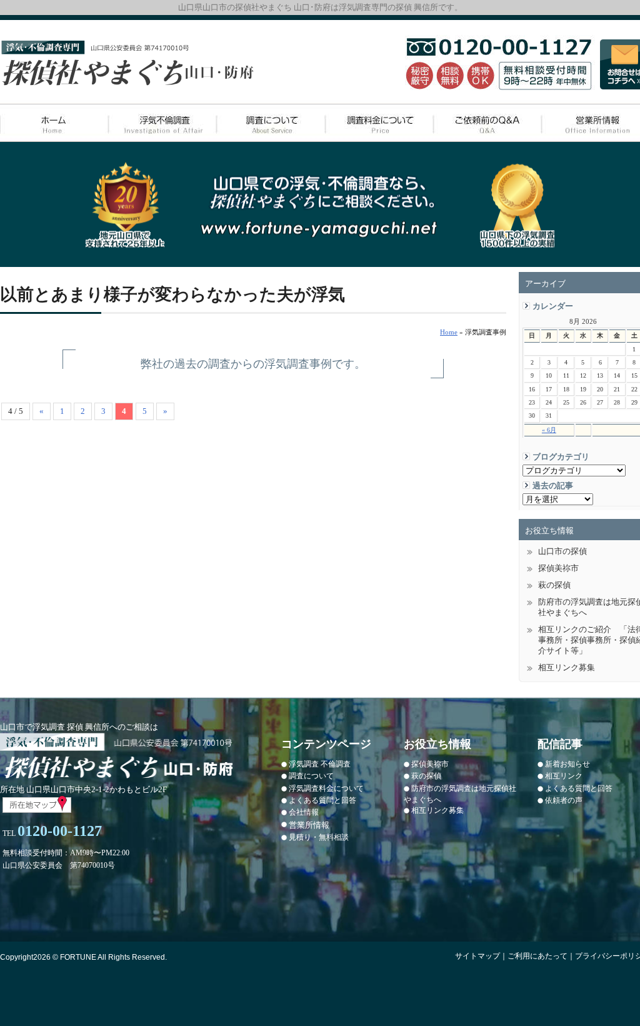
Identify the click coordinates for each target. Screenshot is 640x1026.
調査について (270, 123)
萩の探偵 (426, 776)
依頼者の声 (563, 800)
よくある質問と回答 (322, 800)
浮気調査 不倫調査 (320, 764)
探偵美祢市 (430, 764)
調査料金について (378, 123)
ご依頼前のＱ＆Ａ (486, 123)
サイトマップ (477, 956)
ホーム (54, 123)
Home (449, 332)
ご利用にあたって (538, 956)
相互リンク (563, 776)
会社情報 (304, 812)
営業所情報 (309, 825)
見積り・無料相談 (319, 837)
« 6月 (549, 429)
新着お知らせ (567, 764)
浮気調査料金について (326, 788)
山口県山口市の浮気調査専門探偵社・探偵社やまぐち (127, 63)
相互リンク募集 (437, 810)
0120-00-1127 (60, 831)
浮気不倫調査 (162, 123)
